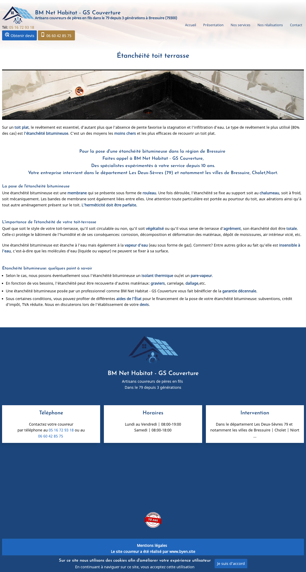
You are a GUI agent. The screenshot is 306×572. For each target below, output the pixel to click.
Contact (296, 25)
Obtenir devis (19, 35)
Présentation (213, 25)
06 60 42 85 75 (56, 35)
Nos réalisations (270, 25)
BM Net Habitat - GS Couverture (78, 13)
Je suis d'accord (231, 563)
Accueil (190, 25)
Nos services (240, 25)
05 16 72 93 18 (22, 27)
